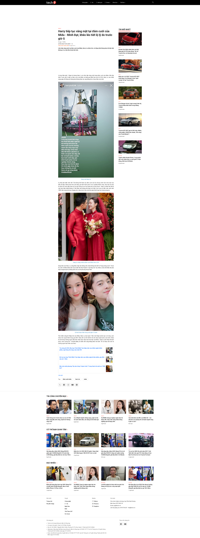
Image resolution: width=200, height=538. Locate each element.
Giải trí (59, 28)
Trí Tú (63, 42)
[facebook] (64, 384)
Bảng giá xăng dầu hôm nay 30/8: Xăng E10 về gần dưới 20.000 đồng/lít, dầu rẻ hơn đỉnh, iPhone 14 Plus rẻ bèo (58, 486)
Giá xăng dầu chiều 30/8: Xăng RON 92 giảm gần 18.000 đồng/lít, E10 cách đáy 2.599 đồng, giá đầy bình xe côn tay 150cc (58, 453)
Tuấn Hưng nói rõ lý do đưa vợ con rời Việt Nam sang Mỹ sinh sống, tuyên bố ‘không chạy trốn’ (58, 419)
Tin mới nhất (125, 29)
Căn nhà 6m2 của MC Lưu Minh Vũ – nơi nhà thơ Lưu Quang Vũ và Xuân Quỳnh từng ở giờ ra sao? (141, 419)
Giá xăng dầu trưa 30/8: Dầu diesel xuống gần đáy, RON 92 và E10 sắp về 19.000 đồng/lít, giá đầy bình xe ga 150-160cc (140, 486)
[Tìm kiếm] (152, 2)
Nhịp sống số (49, 482)
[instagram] (68, 384)
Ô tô (119, 47)
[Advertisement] (86, 64)
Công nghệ (84, 2)
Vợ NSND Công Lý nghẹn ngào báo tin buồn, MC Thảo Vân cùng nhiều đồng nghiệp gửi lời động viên (112, 419)
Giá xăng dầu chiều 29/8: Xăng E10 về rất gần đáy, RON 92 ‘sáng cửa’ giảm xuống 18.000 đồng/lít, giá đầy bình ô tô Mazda (113, 453)
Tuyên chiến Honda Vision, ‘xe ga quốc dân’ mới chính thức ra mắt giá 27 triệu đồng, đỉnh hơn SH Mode (130, 159)
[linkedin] (76, 384)
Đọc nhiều (51, 463)
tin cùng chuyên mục (56, 396)
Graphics (96, 506)
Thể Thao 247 (68, 511)
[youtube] (72, 384)
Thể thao (122, 2)
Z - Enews (107, 2)
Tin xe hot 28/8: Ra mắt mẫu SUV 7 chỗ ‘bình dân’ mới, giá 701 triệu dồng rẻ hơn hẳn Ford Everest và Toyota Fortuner (140, 453)
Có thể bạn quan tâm (56, 430)
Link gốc (60, 375)
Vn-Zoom (67, 514)
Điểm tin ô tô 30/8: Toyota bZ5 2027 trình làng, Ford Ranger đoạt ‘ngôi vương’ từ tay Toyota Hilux (129, 78)
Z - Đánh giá (99, 2)
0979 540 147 (119, 503)
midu (85, 379)
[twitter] (59, 384)
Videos (96, 501)
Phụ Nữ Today (50, 503)
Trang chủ (49, 501)
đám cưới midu (67, 379)
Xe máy (120, 155)
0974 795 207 (123, 507)
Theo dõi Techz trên (63, 45)
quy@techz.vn (117, 505)
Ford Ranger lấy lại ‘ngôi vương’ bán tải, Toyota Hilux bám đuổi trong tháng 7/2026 (130, 105)
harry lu (77, 379)
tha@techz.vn (131, 507)
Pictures (96, 503)
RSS (66, 509)
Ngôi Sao (67, 506)
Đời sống (103, 482)
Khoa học (115, 2)
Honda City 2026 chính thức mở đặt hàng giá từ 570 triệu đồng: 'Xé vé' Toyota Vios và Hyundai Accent (129, 51)
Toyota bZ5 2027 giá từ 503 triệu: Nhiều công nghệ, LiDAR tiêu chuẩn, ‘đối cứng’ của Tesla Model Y (130, 132)
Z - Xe (91, 2)
